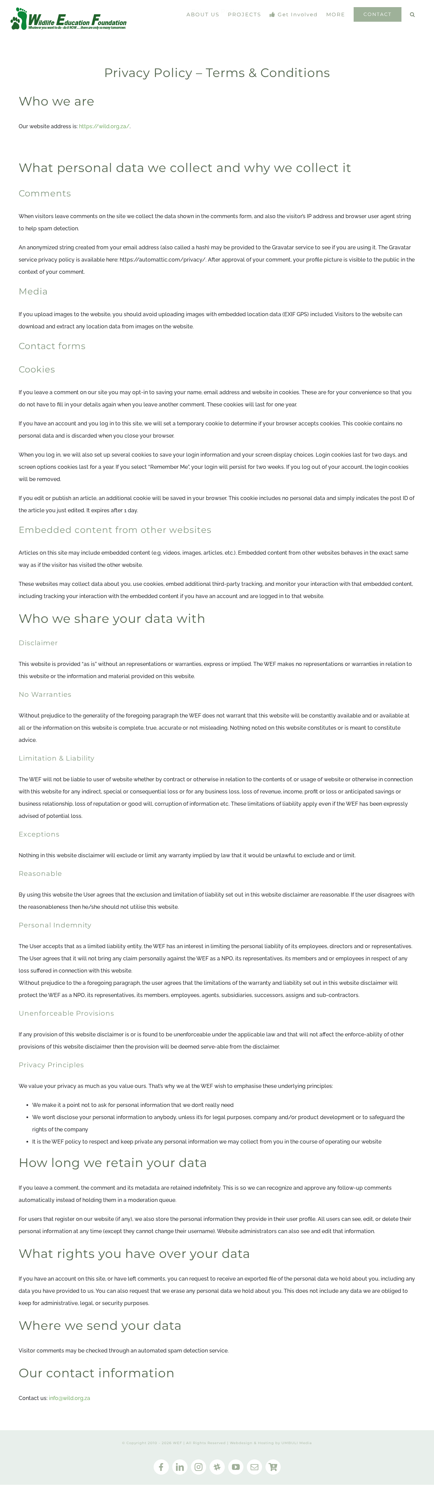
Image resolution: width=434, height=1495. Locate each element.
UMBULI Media (296, 1443)
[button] (412, 14)
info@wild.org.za (69, 1398)
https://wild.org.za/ (104, 126)
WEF (177, 1443)
